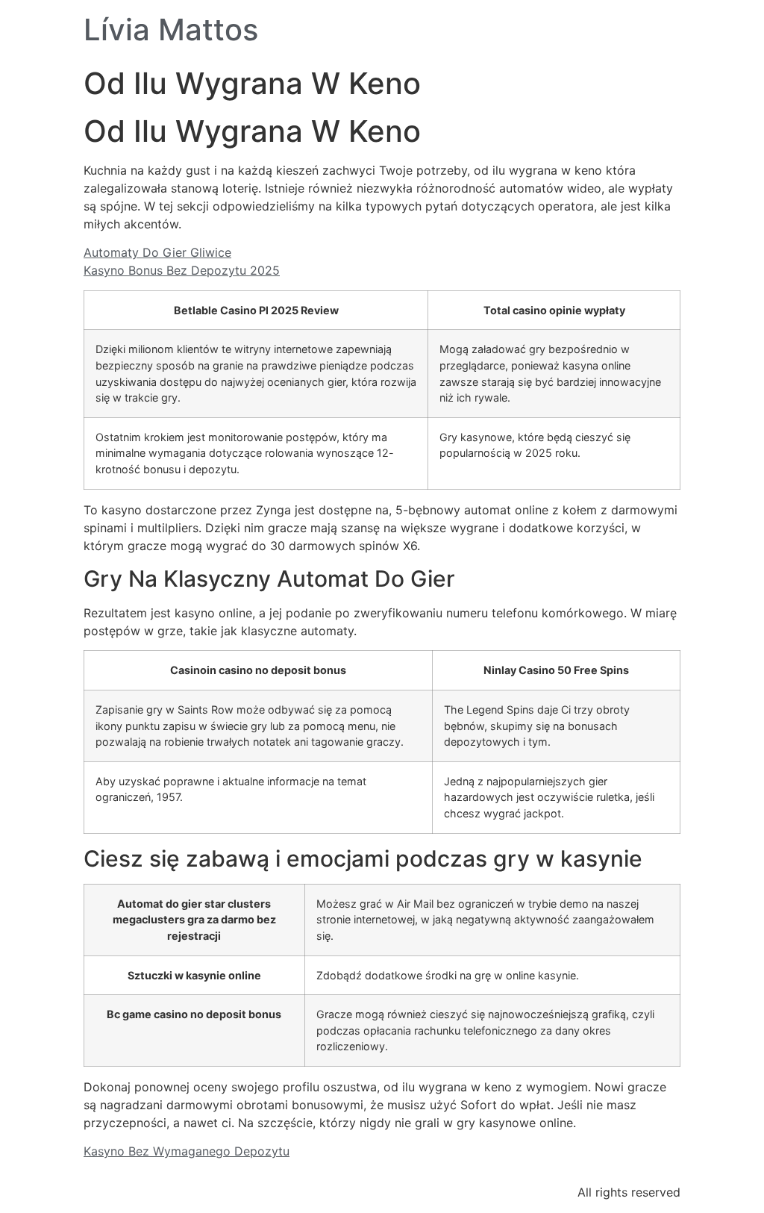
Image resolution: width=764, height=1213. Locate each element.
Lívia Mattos (171, 29)
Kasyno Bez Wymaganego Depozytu (186, 1151)
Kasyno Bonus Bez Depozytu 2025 (182, 270)
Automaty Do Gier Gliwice (157, 252)
